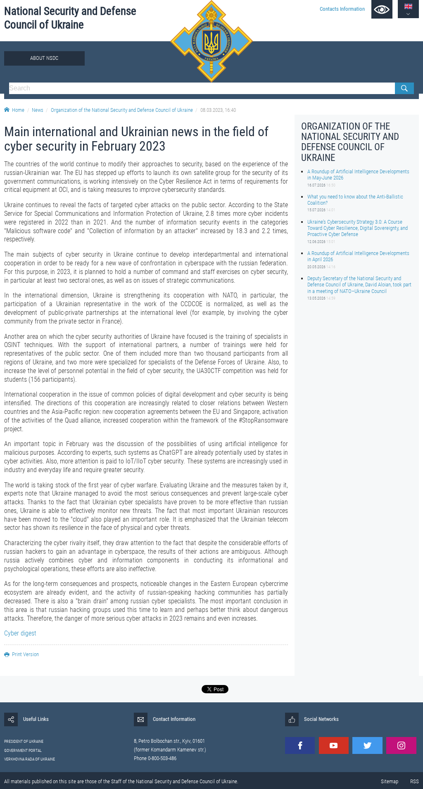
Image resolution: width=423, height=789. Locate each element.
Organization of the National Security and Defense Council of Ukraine (122, 110)
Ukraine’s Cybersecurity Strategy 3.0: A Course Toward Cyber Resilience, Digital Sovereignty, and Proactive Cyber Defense (357, 228)
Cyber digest (20, 633)
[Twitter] (367, 745)
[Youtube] (334, 745)
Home (18, 110)
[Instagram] (401, 745)
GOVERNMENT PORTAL (23, 750)
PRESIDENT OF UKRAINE (23, 741)
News (37, 110)
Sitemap (389, 781)
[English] (408, 6)
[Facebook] (300, 745)
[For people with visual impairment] (381, 9)
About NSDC (44, 58)
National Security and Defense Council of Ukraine (70, 18)
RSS (414, 781)
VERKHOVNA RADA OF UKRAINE (29, 759)
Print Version (25, 654)
